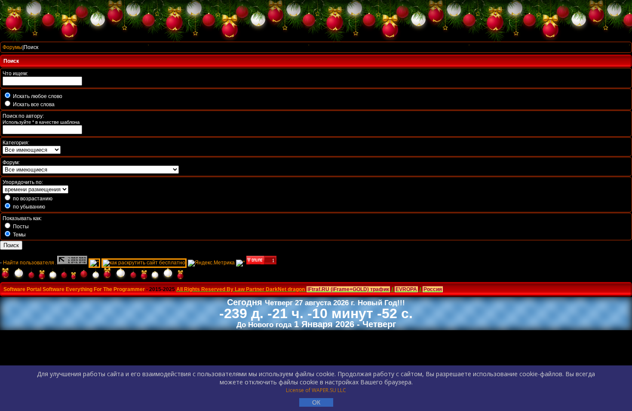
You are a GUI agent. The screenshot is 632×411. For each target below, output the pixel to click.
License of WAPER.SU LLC (316, 390)
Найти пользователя (28, 263)
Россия (432, 289)
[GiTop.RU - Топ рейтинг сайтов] (261, 263)
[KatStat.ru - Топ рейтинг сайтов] (240, 263)
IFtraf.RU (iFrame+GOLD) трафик (348, 289)
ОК (316, 402)
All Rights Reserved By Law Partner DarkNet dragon (240, 289)
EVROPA (406, 289)
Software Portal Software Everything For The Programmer (74, 289)
